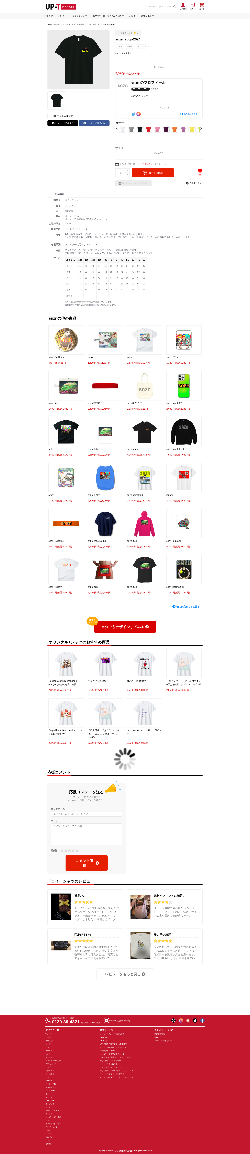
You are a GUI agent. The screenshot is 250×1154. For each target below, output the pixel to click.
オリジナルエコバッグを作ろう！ (113, 1074)
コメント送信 (84, 863)
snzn (155, 89)
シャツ (48, 1044)
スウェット (49, 1051)
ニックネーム (58, 809)
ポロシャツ (49, 1041)
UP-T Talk (104, 1037)
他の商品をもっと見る (188, 606)
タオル (48, 1054)
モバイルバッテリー (53, 1061)
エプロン (48, 1120)
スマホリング (50, 1064)
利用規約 (157, 1037)
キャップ (48, 1114)
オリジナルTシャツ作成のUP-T (112, 1034)
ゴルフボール (50, 1091)
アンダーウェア (51, 1127)
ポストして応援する (64, 123)
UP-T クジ (104, 1041)
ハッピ (48, 1130)
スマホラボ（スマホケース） (111, 1067)
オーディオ (49, 1104)
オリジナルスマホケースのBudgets (113, 1047)
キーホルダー (50, 1074)
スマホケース (50, 1057)
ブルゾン (48, 1137)
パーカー (63, 16)
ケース (48, 1107)
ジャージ (48, 1134)
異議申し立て (196, 183)
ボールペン (49, 1081)
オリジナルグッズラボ (108, 1064)
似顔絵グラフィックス (108, 1051)
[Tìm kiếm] (174, 6)
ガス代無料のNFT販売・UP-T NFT (113, 1044)
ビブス (48, 1140)
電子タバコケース (52, 1111)
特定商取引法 (159, 1034)
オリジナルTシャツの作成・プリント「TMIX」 (118, 1071)
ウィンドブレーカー (53, 1124)
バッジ (48, 1077)
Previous (116, 128)
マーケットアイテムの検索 (73, 24)
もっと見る (159, 67)
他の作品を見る (190, 114)
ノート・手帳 (50, 1084)
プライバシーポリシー (163, 1041)
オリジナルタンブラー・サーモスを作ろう (116, 1077)
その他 (48, 1144)
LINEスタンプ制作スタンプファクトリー (116, 1057)
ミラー (48, 1094)
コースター (49, 1101)
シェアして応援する (96, 123)
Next (201, 128)
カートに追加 (156, 173)
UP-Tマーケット (53, 24)
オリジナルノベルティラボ (110, 1061)
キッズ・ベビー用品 (53, 1117)
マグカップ (49, 1071)
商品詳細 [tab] (59, 194)
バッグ (132, 16)
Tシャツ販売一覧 (93, 24)
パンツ (48, 1047)
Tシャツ (49, 16)
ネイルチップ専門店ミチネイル (112, 1054)
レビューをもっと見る (123, 974)
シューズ (48, 1097)
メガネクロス (50, 1087)
